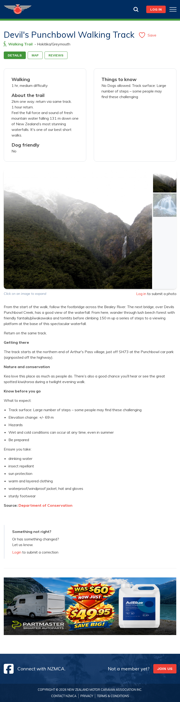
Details (15, 55)
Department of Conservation (45, 505)
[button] (164, 180)
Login (16, 552)
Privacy (86, 696)
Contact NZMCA (63, 696)
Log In (156, 9)
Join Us (164, 668)
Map (35, 55)
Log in (141, 293)
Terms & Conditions (113, 696)
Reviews (56, 55)
